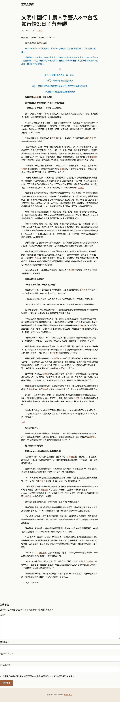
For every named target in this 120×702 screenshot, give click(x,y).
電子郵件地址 (6, 653)
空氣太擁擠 (27, 4)
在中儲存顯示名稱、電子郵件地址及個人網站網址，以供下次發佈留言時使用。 (38, 676)
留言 (2, 615)
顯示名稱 (4, 642)
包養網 (90, 138)
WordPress (68, 695)
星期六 (40, 31)
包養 (41, 43)
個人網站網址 (5, 665)
